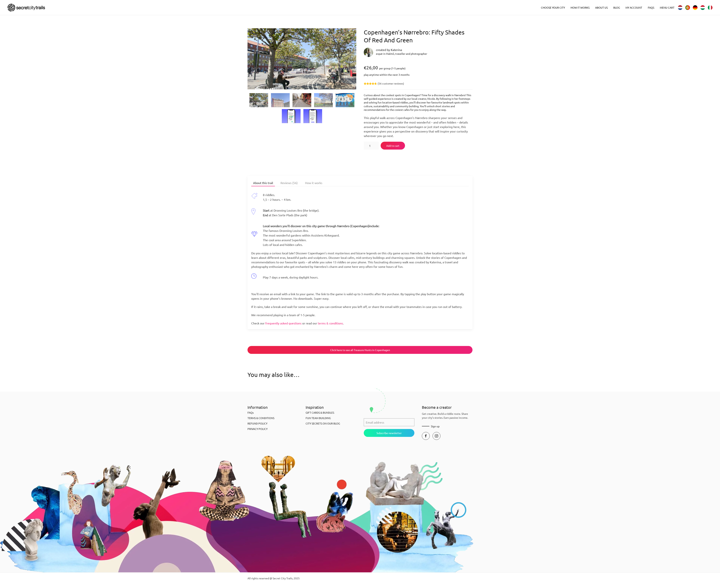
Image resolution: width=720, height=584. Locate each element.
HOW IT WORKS (580, 7)
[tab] (258, 100)
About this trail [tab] (263, 183)
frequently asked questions (283, 323)
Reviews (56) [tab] (289, 183)
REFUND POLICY (257, 423)
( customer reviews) (391, 83)
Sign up (435, 426)
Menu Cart (667, 7)
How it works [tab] (313, 183)
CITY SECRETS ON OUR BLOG (323, 423)
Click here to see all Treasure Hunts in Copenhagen (360, 350)
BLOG (616, 7)
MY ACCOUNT (634, 7)
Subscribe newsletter (389, 433)
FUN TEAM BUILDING (318, 418)
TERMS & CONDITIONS (261, 418)
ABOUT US (601, 7)
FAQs (651, 7)
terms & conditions (330, 323)
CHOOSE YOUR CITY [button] (553, 7)
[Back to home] (26, 7)
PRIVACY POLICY (258, 429)
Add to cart (392, 145)
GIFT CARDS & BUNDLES (320, 412)
